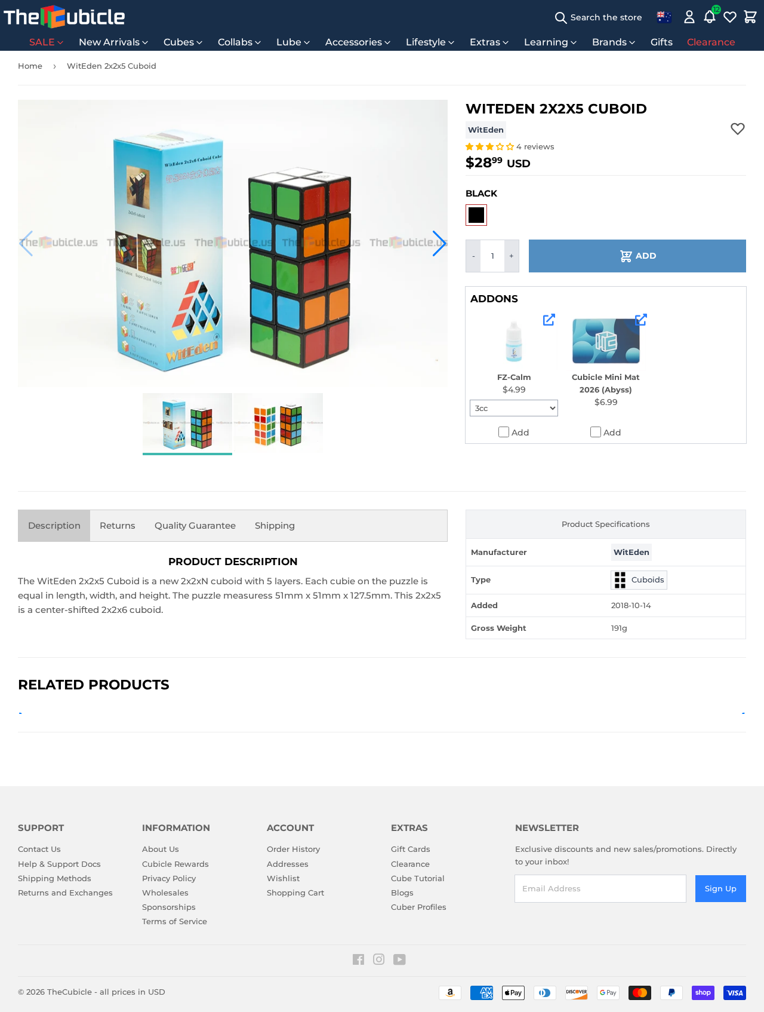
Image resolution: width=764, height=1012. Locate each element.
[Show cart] (750, 16)
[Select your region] (664, 16)
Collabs (235, 42)
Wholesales (165, 892)
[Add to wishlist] (737, 128)
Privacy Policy (169, 878)
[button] (26, 244)
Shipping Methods (54, 878)
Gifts (662, 42)
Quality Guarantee (195, 525)
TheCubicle (69, 991)
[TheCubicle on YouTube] (399, 961)
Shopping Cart (295, 892)
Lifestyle (426, 42)
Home (30, 65)
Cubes (179, 42)
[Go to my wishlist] (730, 16)
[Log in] (689, 16)
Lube (288, 42)
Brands (609, 42)
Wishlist (283, 878)
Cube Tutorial (418, 878)
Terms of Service (174, 921)
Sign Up (721, 888)
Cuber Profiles (418, 907)
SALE (42, 42)
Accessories (353, 42)
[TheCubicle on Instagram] (379, 961)
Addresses (288, 864)
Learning (546, 42)
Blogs (402, 892)
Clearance (711, 42)
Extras (485, 42)
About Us (160, 849)
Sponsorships (169, 907)
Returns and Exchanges (65, 892)
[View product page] (549, 319)
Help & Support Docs (59, 864)
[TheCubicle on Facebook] (358, 961)
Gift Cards (410, 849)
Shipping (275, 525)
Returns (117, 525)
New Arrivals (109, 42)
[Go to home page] (64, 16)
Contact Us (39, 849)
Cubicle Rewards (175, 864)
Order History (293, 849)
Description (54, 525)
